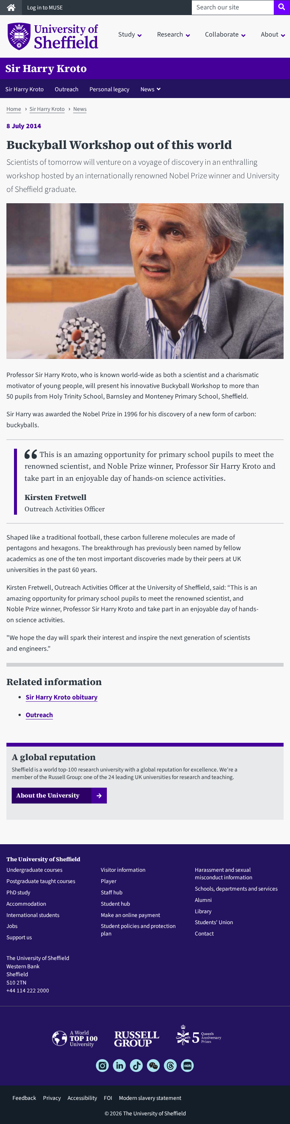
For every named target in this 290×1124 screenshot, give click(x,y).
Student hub (115, 904)
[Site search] (282, 7)
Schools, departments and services (236, 889)
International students (32, 915)
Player (108, 881)
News (79, 109)
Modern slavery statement (150, 1098)
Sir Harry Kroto (46, 68)
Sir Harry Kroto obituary (61, 697)
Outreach (67, 89)
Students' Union (214, 922)
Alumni (203, 900)
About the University (48, 795)
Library (203, 911)
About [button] (269, 34)
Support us (19, 938)
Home (13, 109)
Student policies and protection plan (138, 930)
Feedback (24, 1098)
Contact (204, 934)
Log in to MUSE (45, 7)
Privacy (52, 1098)
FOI (108, 1098)
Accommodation (26, 904)
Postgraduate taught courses (40, 881)
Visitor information (123, 870)
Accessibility (82, 1098)
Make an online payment (130, 915)
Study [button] (126, 34)
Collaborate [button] (222, 34)
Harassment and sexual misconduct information (223, 874)
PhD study (18, 893)
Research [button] (170, 34)
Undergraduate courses (34, 870)
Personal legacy (109, 89)
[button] (152, 89)
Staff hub (111, 893)
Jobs (11, 926)
